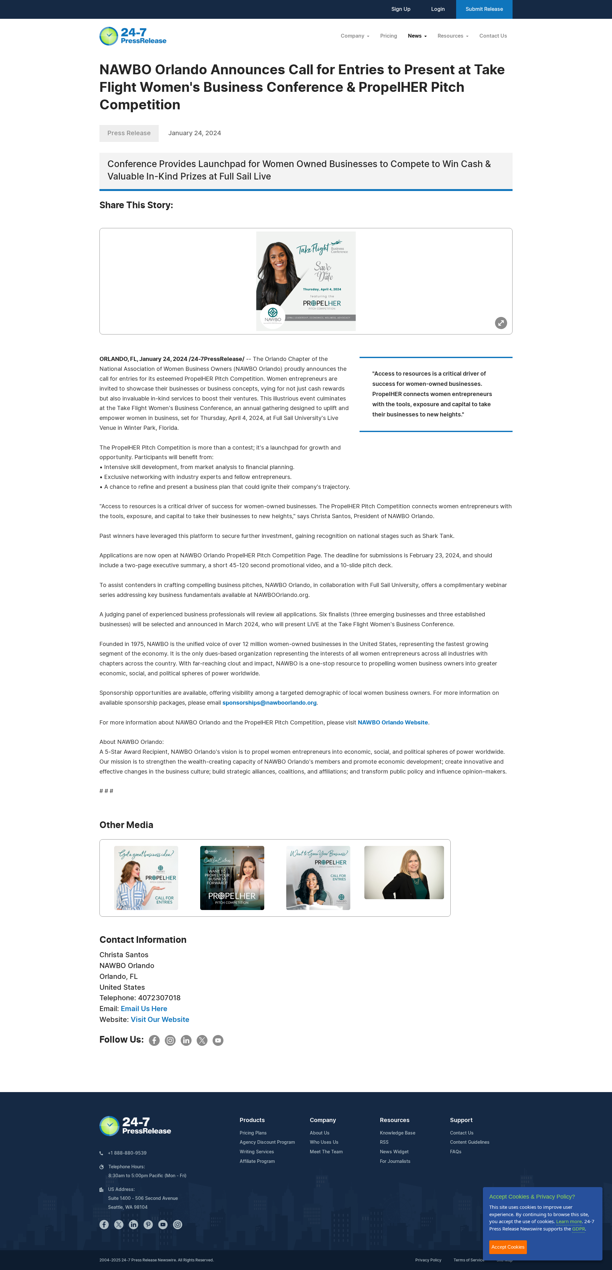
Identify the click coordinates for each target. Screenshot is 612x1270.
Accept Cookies (508, 1247)
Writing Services (257, 1152)
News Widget (394, 1152)
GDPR (578, 1228)
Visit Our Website (160, 1019)
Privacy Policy (428, 1260)
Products (252, 1120)
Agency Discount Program (267, 1142)
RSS (384, 1142)
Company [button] (353, 36)
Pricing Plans (253, 1133)
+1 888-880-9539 (127, 1153)
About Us (320, 1133)
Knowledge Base (397, 1133)
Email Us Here (144, 1008)
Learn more (569, 1221)
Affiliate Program (257, 1161)
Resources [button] (451, 36)
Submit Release (484, 9)
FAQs (456, 1152)
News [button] (415, 36)
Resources (395, 1120)
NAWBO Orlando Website (393, 723)
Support (461, 1120)
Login (438, 9)
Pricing (388, 36)
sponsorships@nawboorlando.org (269, 703)
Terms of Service (469, 1260)
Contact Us (493, 36)
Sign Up (401, 9)
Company (323, 1120)
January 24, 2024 (194, 133)
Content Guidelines (470, 1142)
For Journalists (395, 1161)
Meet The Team (326, 1152)
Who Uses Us (324, 1142)
